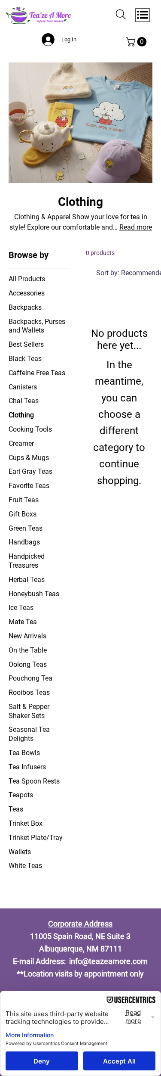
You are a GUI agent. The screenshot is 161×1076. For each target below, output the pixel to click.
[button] (137, 42)
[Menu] (142, 15)
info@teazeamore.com (108, 961)
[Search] (121, 14)
